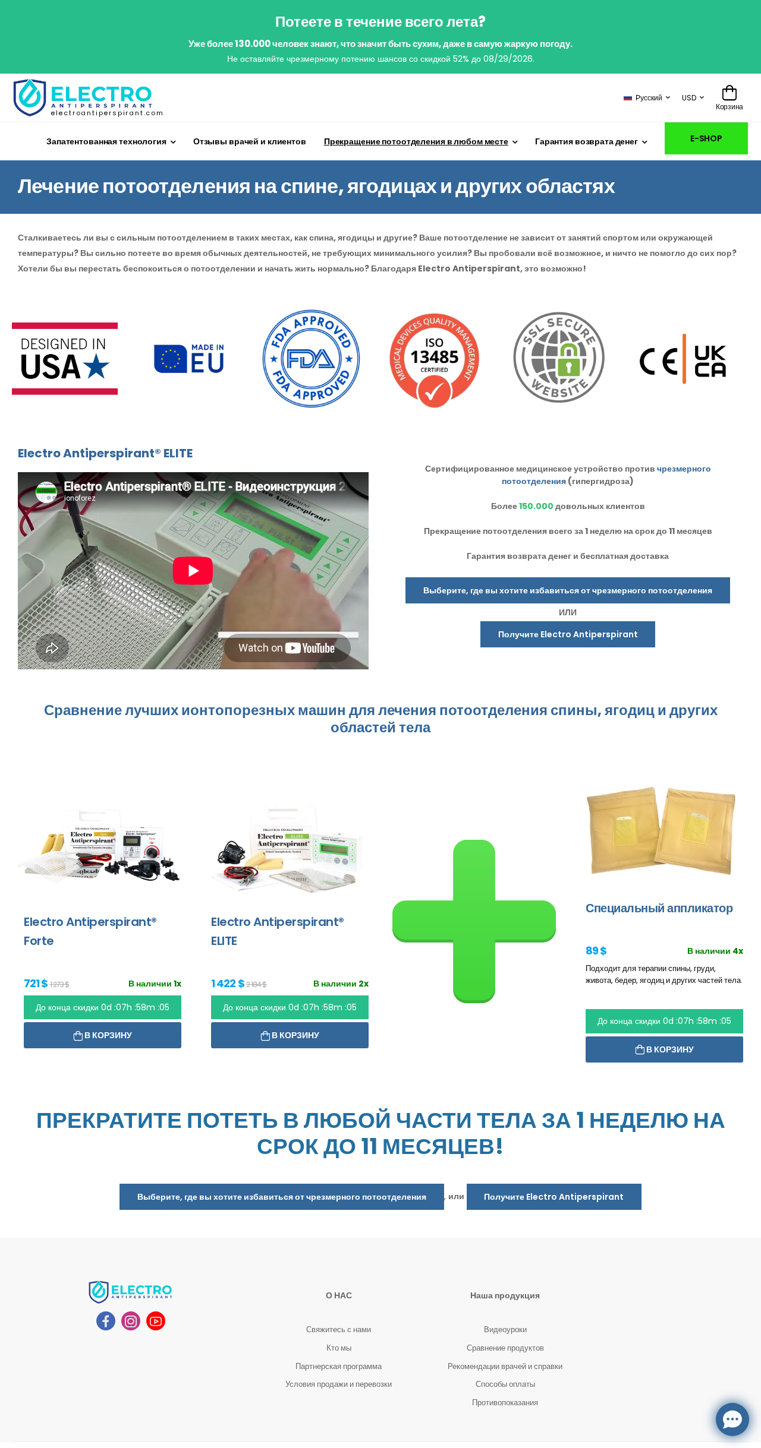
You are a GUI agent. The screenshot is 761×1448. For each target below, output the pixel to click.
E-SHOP (706, 138)
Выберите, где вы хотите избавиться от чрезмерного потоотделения (567, 590)
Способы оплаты (505, 1384)
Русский (649, 98)
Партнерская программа (338, 1366)
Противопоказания (505, 1402)
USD (689, 98)
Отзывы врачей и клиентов (249, 141)
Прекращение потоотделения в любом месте (416, 141)
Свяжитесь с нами (338, 1329)
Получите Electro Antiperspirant (568, 634)
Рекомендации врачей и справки (505, 1366)
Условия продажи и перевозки (338, 1384)
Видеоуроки (505, 1329)
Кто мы (338, 1348)
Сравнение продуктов (505, 1348)
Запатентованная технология (106, 141)
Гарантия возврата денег (586, 141)
